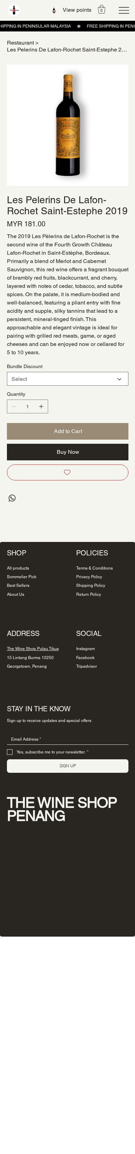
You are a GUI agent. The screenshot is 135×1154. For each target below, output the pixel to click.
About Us (15, 594)
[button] (101, 9)
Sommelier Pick (21, 576)
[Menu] (124, 10)
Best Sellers (18, 585)
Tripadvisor (86, 666)
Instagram (85, 648)
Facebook (85, 657)
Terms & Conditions (94, 568)
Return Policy (88, 594)
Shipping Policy (90, 585)
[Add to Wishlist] (67, 472)
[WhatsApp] (12, 498)
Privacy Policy (89, 576)
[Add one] (41, 406)
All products (18, 568)
